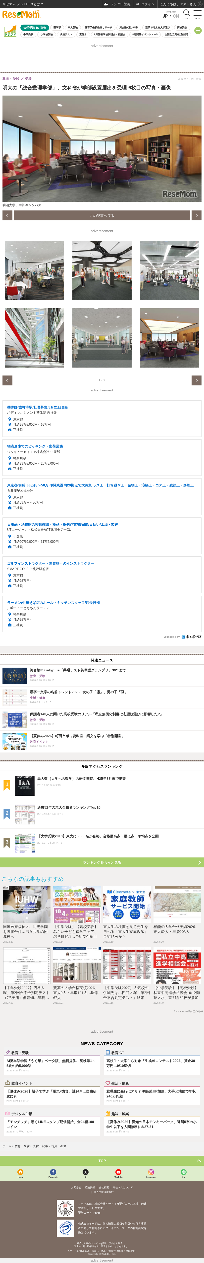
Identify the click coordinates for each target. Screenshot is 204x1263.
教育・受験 (20, 1052)
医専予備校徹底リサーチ (98, 27)
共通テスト (66, 34)
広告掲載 (90, 1187)
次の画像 (197, 215)
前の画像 (7, 215)
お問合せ (76, 1187)
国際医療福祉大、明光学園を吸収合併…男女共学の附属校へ (25, 932)
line (183, 1177)
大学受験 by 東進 (34, 27)
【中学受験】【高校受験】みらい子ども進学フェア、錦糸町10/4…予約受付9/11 (75, 932)
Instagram (150, 1177)
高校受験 (182, 27)
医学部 (57, 27)
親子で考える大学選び (157, 27)
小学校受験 (47, 34)
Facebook (53, 1177)
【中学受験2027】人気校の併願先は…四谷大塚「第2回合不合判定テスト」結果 (126, 993)
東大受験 (73, 27)
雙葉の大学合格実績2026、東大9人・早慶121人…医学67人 (76, 993)
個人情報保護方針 (104, 1192)
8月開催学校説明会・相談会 (109, 34)
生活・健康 (120, 1083)
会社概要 (104, 1187)
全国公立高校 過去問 (176, 34)
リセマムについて (123, 1187)
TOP (102, 1160)
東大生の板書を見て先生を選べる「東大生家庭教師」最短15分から (125, 932)
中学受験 (28, 34)
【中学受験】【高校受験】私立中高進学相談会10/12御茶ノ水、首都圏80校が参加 (176, 993)
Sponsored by (171, 636)
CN (176, 16)
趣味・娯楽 (120, 1113)
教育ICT (117, 1052)
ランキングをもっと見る (102, 862)
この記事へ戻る (102, 215)
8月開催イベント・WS (145, 34)
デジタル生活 (21, 1113)
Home (20, 1177)
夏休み (83, 34)
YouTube (118, 1177)
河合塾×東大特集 (128, 27)
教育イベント (21, 1083)
